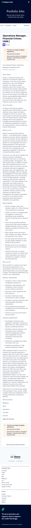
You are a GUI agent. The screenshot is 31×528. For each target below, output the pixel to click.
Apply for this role (8, 419)
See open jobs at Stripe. (13, 53)
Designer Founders (6, 486)
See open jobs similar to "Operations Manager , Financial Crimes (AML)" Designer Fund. (17, 57)
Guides (3, 472)
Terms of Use (13, 524)
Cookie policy (19, 461)
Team (3, 474)
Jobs (3, 480)
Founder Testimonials (7, 484)
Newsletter (4, 478)
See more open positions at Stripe (15, 444)
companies (8, 25)
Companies (4, 470)
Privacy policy (11, 461)
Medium (3, 502)
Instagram (4, 498)
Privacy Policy (19, 524)
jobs (2, 25)
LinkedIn (4, 494)
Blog (3, 476)
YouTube (4, 500)
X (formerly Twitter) (6, 496)
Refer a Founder (5, 482)
